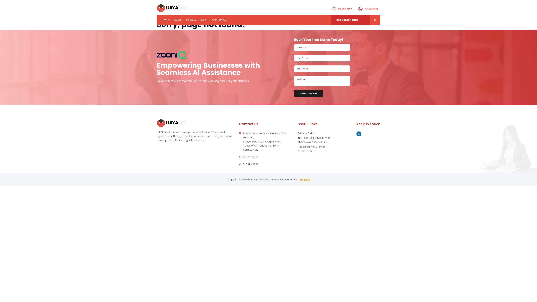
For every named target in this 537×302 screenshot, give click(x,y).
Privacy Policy (306, 133)
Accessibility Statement (312, 146)
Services (191, 19)
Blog (203, 19)
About (178, 19)
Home (166, 19)
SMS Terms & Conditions (313, 142)
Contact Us (219, 19)
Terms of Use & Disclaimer (314, 138)
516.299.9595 (371, 8)
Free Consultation (347, 20)
